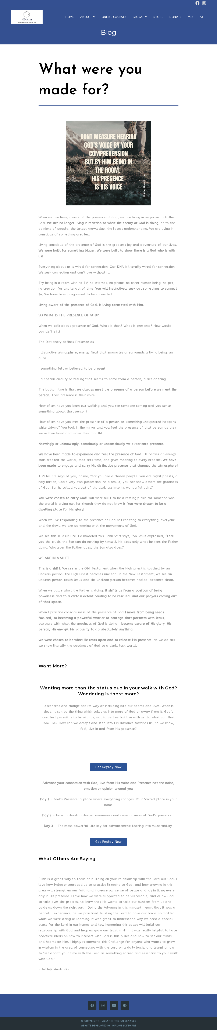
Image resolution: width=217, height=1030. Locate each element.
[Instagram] (103, 1005)
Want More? (53, 665)
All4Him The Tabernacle (119, 1021)
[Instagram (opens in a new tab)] (203, 3)
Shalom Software (123, 1025)
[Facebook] (92, 1005)
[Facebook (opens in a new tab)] (197, 3)
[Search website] (201, 17)
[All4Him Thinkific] (125, 1005)
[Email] (114, 1005)
